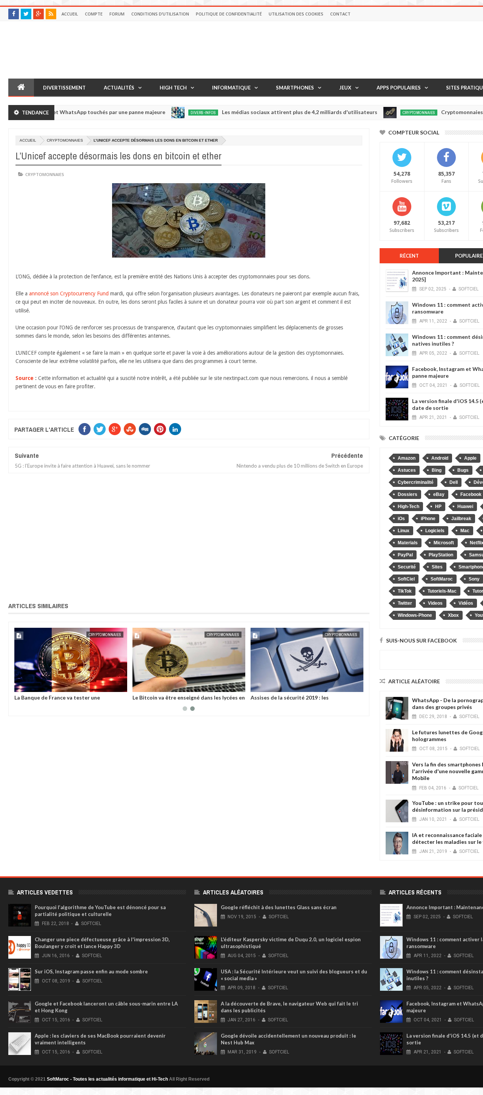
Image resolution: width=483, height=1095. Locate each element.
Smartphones (295, 88)
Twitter (405, 603)
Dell (453, 482)
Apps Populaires (399, 88)
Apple (470, 458)
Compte (94, 14)
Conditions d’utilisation (160, 14)
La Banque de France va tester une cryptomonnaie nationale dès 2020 (57, 700)
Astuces (407, 470)
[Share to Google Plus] (38, 684)
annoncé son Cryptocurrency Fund (69, 293)
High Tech (173, 88)
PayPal (405, 555)
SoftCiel (406, 579)
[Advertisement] (188, 536)
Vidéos (465, 603)
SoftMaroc (442, 579)
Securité (407, 567)
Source (24, 378)
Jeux (345, 88)
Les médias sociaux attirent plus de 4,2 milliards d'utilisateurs (276, 112)
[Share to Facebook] (21, 684)
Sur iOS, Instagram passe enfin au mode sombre (91, 971)
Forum (117, 14)
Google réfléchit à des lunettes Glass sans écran (279, 907)
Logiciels (435, 530)
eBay (439, 494)
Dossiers (407, 494)
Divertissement (64, 88)
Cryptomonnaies (395, 112)
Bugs (463, 470)
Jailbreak (461, 518)
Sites (437, 567)
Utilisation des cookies (296, 14)
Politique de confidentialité (229, 14)
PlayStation (441, 555)
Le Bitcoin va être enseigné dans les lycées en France (188, 700)
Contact (340, 14)
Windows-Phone (415, 615)
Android (439, 458)
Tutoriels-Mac (442, 591)
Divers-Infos (179, 112)
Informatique (231, 88)
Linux (403, 530)
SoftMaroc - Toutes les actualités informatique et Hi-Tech (107, 1079)
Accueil (70, 14)
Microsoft (444, 542)
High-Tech (408, 506)
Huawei (465, 506)
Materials (408, 542)
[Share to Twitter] (29, 684)
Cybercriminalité (416, 482)
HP (438, 506)
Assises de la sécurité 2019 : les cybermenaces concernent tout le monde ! (303, 700)
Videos (435, 603)
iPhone (428, 518)
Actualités (119, 88)
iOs (401, 518)
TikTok (405, 591)
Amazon (406, 458)
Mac (464, 530)
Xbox (453, 615)
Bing (436, 470)
